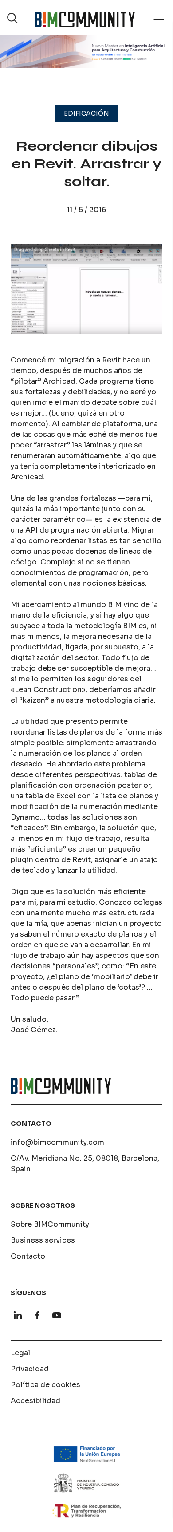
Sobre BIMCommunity (50, 1224)
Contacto (28, 1256)
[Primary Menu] (158, 19)
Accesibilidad (35, 1400)
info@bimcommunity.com (57, 1142)
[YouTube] (56, 1315)
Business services (43, 1240)
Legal (20, 1352)
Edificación (86, 113)
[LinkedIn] (17, 1315)
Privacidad (30, 1368)
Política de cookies (45, 1384)
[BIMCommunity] (85, 19)
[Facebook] (37, 1315)
